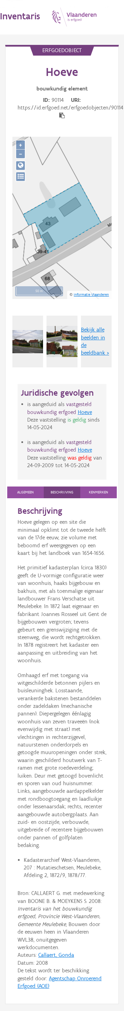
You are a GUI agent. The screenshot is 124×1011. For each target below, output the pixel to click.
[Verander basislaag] (20, 176)
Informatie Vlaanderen (91, 294)
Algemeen (25, 492)
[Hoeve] (61, 341)
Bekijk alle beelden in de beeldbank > (95, 341)
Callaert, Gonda (56, 955)
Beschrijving (62, 492)
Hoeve (85, 412)
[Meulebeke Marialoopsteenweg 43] (27, 341)
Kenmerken (98, 492)
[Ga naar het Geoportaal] (20, 165)
